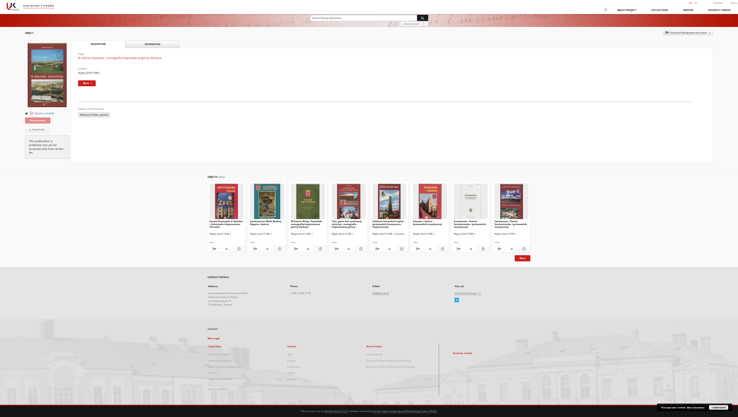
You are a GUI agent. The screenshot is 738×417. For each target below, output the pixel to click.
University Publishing (219, 360)
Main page (214, 338)
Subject (291, 373)
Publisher (292, 379)
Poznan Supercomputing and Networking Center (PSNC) (405, 411)
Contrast (718, 2)
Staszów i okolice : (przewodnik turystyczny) (427, 223)
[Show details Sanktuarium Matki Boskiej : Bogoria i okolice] (279, 248)
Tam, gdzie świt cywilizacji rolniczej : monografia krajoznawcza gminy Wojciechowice (347, 224)
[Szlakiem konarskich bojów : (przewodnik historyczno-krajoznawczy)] (389, 202)
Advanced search (411, 23)
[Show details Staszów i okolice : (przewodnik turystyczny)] (442, 248)
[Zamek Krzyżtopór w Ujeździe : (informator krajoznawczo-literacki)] (226, 202)
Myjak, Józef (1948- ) (89, 72)
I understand (719, 407)
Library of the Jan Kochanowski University (388, 360)
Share (734, 3)
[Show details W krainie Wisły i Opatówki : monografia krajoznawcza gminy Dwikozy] (319, 248)
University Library (218, 354)
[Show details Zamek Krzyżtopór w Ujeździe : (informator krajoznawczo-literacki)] (238, 248)
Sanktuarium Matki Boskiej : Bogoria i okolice (266, 223)
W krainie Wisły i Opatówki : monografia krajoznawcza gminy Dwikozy (307, 224)
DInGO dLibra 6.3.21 (336, 411)
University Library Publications (224, 366)
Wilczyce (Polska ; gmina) (94, 114)
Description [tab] (98, 44)
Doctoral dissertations (220, 379)
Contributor (293, 366)
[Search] (422, 18)
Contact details (374, 354)
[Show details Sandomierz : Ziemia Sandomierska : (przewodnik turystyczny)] (482, 248)
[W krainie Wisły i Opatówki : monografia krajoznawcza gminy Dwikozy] (308, 202)
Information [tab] (152, 44)
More (522, 258)
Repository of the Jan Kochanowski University (390, 366)
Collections (659, 10)
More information (696, 407)
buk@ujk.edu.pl (380, 293)
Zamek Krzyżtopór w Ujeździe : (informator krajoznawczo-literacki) (226, 224)
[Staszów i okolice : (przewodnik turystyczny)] (430, 202)
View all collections (218, 389)
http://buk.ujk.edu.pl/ (466, 293)
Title (289, 354)
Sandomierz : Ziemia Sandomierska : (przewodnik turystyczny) (470, 224)
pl (696, 3)
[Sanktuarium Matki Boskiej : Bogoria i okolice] (267, 202)
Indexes (688, 10)
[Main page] (605, 10)
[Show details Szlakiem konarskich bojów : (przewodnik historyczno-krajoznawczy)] (401, 248)
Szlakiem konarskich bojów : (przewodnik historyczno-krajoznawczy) (388, 224)
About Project (626, 10)
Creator (291, 360)
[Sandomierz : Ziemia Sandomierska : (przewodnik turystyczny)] (471, 202)
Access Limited (44, 113)
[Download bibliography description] (214, 248)
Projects (212, 373)
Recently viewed (719, 10)
